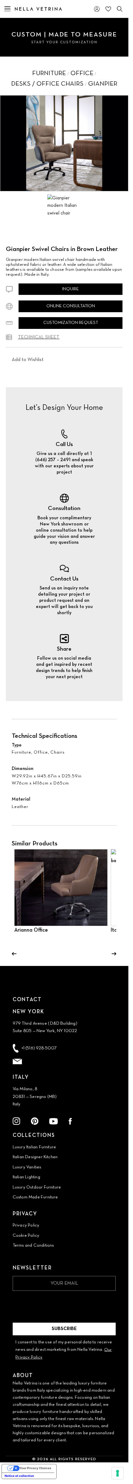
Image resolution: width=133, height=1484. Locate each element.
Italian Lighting (26, 1177)
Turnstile (21, 1299)
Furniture (21, 753)
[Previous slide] (14, 954)
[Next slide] (114, 954)
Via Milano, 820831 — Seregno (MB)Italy (35, 1096)
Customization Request (70, 323)
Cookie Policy (26, 1236)
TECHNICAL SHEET (38, 337)
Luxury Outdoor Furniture (37, 1187)
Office (41, 753)
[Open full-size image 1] (64, 143)
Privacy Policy (26, 1225)
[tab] (62, 205)
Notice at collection (19, 1476)
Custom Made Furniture (35, 1197)
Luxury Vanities (27, 1167)
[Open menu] (7, 9)
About (23, 1375)
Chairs (57, 753)
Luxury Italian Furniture (34, 1147)
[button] (28, 360)
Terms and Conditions (33, 1246)
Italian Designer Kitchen (35, 1157)
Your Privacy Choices (35, 1468)
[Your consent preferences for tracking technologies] (117, 1473)
